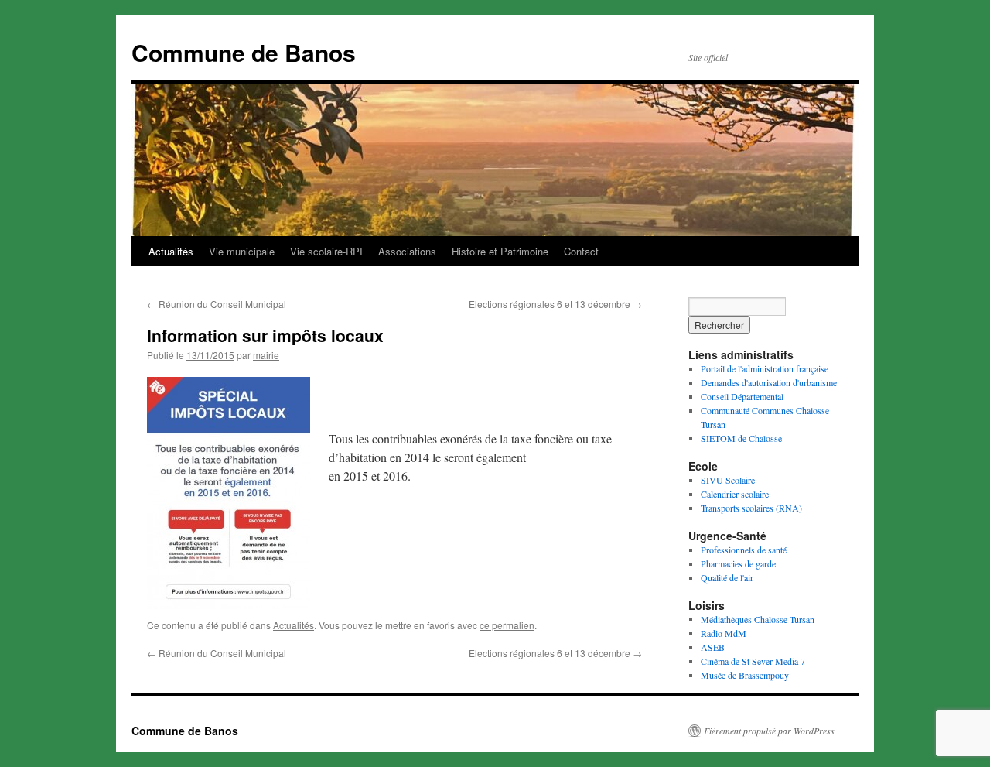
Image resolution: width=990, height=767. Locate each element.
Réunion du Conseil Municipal (216, 303)
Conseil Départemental (742, 396)
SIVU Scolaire (728, 480)
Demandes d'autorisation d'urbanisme (769, 382)
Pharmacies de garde (738, 563)
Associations (407, 251)
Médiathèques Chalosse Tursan (757, 619)
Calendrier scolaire (735, 494)
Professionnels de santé (744, 549)
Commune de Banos (243, 52)
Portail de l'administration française (764, 368)
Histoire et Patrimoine (500, 251)
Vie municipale (242, 251)
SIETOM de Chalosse (741, 438)
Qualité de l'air (727, 577)
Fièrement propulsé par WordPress (769, 730)
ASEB (713, 647)
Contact (581, 251)
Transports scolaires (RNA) (751, 508)
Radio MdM (723, 633)
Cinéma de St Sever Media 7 (753, 661)
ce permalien (507, 625)
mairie (266, 354)
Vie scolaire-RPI (326, 251)
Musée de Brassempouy (745, 675)
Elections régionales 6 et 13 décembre (555, 303)
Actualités (170, 251)
